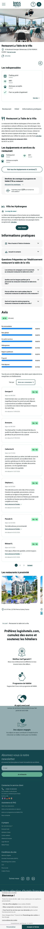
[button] (4, 4)
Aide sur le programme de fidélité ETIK (12, 812)
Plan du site (5, 868)
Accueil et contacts (14, 252)
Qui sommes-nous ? (7, 826)
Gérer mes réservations (8, 806)
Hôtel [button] (17, 109)
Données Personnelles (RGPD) (10, 858)
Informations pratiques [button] (31, 109)
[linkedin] (33, 878)
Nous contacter (6, 815)
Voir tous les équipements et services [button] (22, 169)
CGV (3, 865)
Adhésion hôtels (6, 832)
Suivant (28, 565)
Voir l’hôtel (22, 228)
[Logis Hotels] (17, 4)
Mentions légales (6, 855)
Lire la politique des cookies (9, 920)
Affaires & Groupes (7, 838)
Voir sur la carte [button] (11, 52)
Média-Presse (5, 845)
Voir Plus (35, 98)
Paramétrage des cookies (9, 861)
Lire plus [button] (38, 136)
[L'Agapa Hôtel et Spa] (19, 589)
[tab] (19, 40)
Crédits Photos (6, 871)
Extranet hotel (5, 829)
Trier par (11, 382)
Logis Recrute (5, 841)
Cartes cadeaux (6, 835)
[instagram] (28, 878)
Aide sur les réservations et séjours (11, 809)
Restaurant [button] (6, 109)
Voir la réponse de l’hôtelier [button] (12, 504)
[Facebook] (22, 878)
